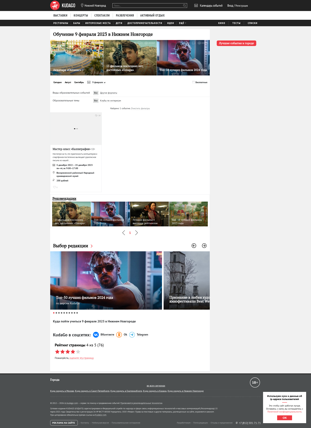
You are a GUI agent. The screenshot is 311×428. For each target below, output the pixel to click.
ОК (285, 417)
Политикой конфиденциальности (284, 411)
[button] (193, 245)
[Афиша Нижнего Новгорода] (62, 5)
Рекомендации (64, 198)
